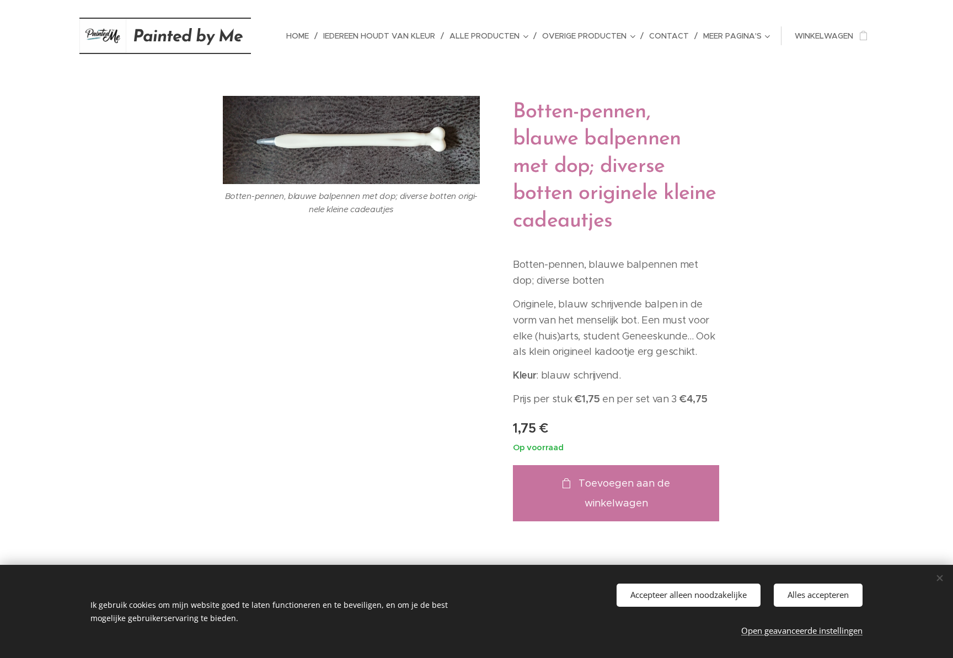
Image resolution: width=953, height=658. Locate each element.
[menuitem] (300, 36)
